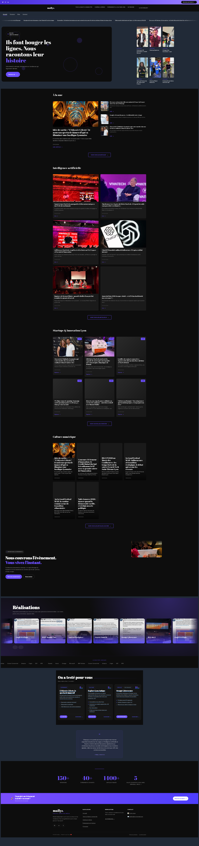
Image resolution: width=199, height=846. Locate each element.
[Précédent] (15, 647)
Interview (131, 7)
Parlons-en (12, 74)
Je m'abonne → (110, 819)
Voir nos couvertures (13, 576)
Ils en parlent (143, 8)
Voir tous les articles (99, 154)
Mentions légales (133, 834)
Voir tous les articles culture (99, 526)
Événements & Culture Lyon (116, 7)
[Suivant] (21, 647)
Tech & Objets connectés (83, 7)
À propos (12, 14)
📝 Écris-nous (131, 813)
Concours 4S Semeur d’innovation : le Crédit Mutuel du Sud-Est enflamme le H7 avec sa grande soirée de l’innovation (82, 20)
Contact (25, 14)
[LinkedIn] (8, 2)
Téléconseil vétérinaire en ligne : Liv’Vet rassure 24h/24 (31, 20)
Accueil (5, 14)
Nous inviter (28, 576)
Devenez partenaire (188, 2)
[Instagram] (5, 2)
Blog (18, 14)
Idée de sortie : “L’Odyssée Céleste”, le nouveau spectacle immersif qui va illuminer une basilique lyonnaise (148, 20)
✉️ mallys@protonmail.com (135, 816)
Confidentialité (142, 834)
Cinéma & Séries (100, 7)
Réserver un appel (180, 798)
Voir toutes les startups (99, 423)
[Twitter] (2, 2)
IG (54, 825)
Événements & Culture (89, 823)
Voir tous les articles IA (99, 317)
